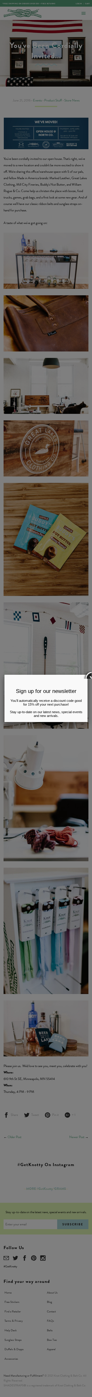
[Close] (88, 675)
